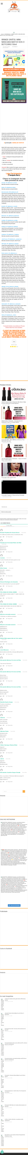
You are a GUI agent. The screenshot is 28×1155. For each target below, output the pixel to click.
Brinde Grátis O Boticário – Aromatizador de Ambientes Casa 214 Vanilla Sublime (12, 421)
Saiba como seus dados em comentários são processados (13, 519)
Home (2, 34)
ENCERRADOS (7, 34)
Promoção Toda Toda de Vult (9, 477)
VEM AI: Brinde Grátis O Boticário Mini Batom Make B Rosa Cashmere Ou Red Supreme (14, 402)
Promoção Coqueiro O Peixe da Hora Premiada (13, 495)
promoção (8, 142)
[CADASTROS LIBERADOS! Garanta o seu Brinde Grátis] (14, 835)
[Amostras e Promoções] (14, 7)
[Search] (24, 791)
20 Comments (5, 47)
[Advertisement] (14, 20)
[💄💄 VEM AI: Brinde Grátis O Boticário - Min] (14, 862)
